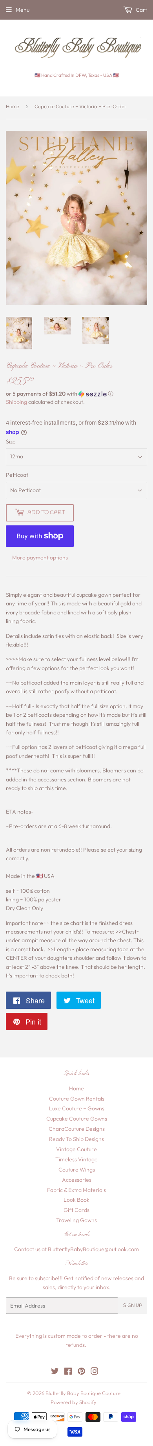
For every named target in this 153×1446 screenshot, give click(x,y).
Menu (22, 9)
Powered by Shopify (74, 1402)
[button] (76, 394)
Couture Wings (76, 1169)
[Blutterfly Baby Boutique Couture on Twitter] (55, 1372)
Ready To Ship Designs (76, 1139)
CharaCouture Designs (77, 1128)
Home (12, 106)
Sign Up (132, 1305)
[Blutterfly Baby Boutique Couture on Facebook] (68, 1372)
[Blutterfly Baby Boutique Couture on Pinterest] (81, 1372)
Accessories (76, 1179)
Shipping (16, 401)
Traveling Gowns (76, 1220)
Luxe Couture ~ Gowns (76, 1108)
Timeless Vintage (76, 1159)
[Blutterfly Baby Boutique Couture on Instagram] (94, 1372)
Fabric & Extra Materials (76, 1189)
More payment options (40, 557)
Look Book (76, 1199)
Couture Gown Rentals (76, 1098)
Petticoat (17, 474)
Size (11, 441)
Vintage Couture (76, 1149)
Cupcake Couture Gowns (76, 1118)
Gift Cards (76, 1209)
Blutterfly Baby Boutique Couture (83, 1393)
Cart (141, 9)
